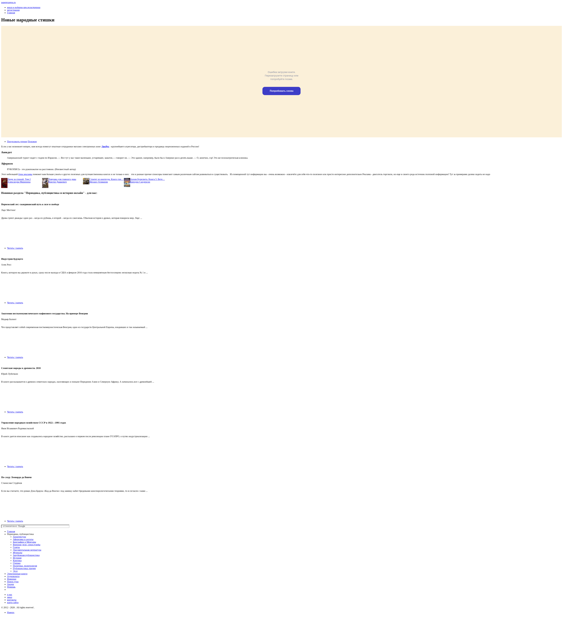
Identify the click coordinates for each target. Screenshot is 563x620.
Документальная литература (27, 550)
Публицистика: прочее (24, 568)
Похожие (32, 141)
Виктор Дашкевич (57, 182)
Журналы (17, 552)
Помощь (11, 587)
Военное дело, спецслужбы (26, 544)
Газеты (16, 547)
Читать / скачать (15, 248)
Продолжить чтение (17, 141)
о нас (9, 594)
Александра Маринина (18, 182)
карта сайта (12, 602)
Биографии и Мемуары (24, 542)
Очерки (17, 563)
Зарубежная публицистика (26, 555)
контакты (11, 600)
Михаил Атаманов (98, 182)
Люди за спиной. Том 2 (19, 179)
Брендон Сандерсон (140, 182)
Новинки (11, 579)
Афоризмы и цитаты (23, 539)
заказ (9, 597)
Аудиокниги (13, 576)
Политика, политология (25, 566)
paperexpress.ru (8, 2)
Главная (11, 531)
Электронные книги (17, 573)
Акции (10, 584)
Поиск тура (12, 581)
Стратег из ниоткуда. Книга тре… (106, 179)
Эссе (15, 571)
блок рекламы (25, 174)
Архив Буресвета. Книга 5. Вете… (147, 179)
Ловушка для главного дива (62, 179)
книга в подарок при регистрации (23, 7)
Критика (17, 560)
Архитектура (19, 536)
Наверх (10, 612)
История (17, 558)
